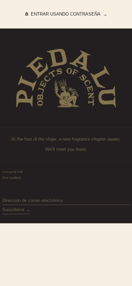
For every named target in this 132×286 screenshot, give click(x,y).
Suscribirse (13, 209)
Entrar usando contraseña (65, 14)
